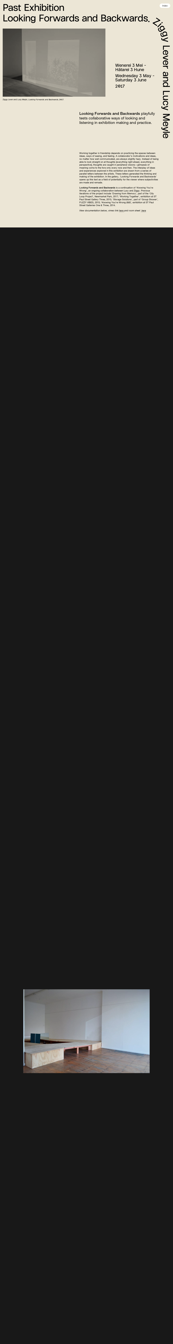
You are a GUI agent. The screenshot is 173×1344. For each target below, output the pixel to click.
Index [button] (165, 6)
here (121, 210)
